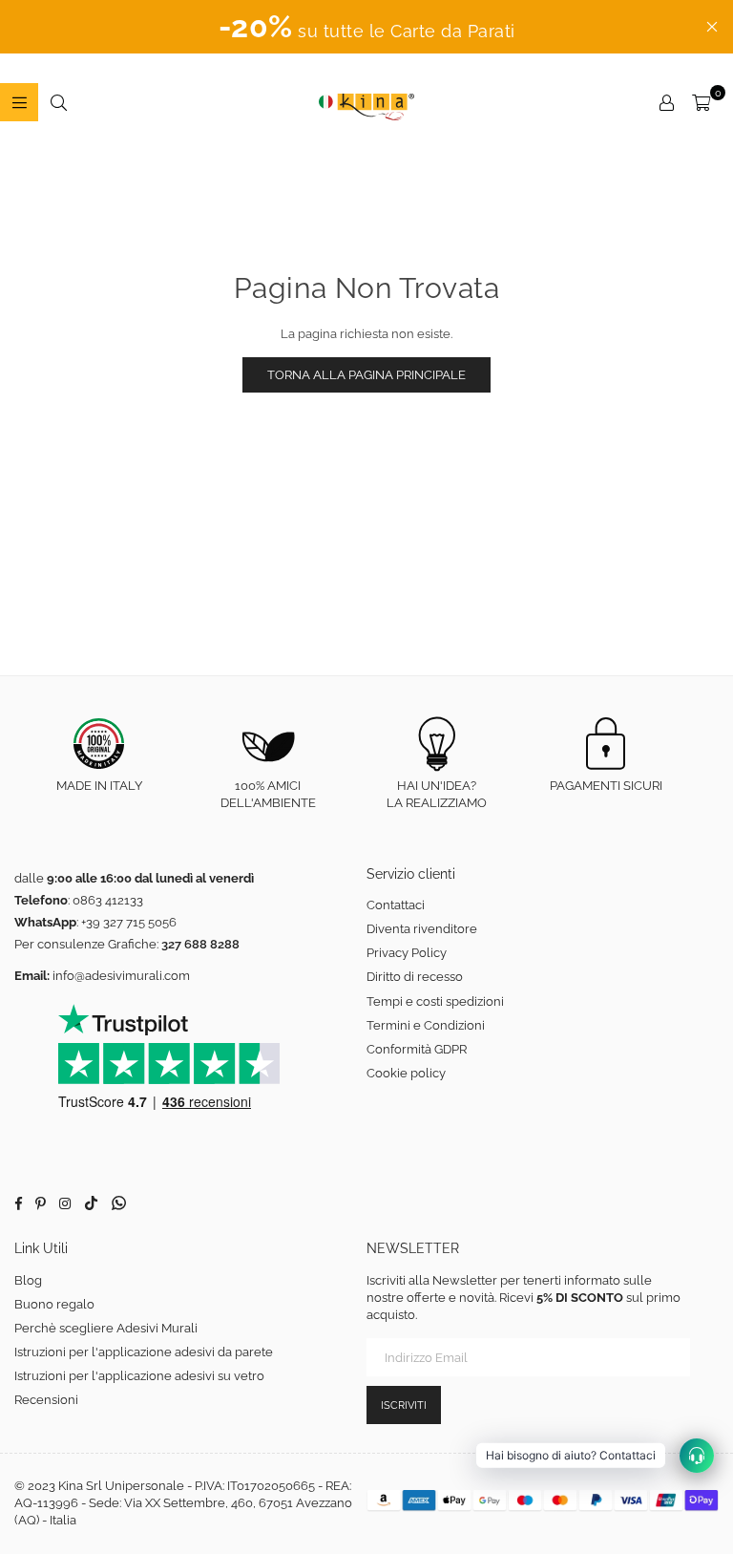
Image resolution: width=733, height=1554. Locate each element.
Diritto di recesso (414, 976)
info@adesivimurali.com (121, 976)
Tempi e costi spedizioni (435, 1001)
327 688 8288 (200, 944)
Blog (28, 1280)
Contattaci (395, 905)
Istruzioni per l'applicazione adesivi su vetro (139, 1376)
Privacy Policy (406, 953)
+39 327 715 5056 (129, 922)
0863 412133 (108, 900)
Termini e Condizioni (425, 1025)
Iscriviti (404, 1405)
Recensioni (46, 1400)
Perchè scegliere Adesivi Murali (106, 1328)
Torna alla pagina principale (366, 375)
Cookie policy (406, 1073)
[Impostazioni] (666, 102)
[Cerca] (58, 102)
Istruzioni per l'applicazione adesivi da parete (143, 1352)
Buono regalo (54, 1304)
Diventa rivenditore (421, 929)
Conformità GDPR (416, 1049)
